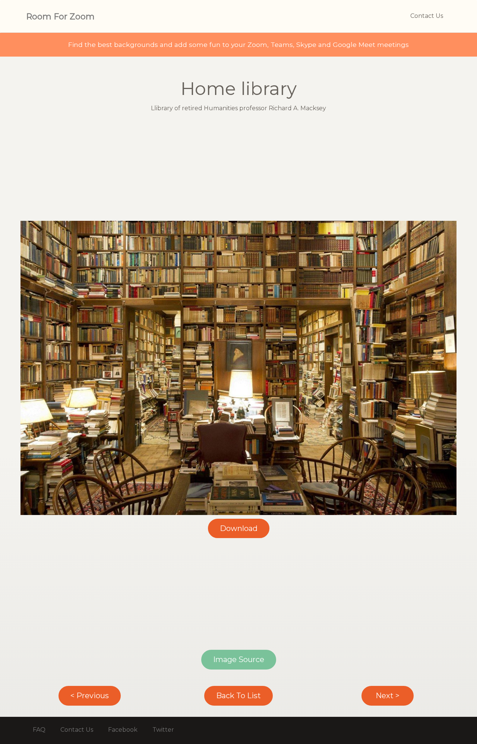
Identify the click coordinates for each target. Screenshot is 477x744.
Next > (387, 695)
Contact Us (426, 15)
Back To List (238, 695)
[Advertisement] (238, 169)
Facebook (123, 729)
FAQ (39, 729)
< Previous (89, 695)
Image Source (238, 659)
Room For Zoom (60, 17)
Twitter (163, 729)
